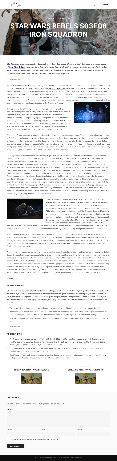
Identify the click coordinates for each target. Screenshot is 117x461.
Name (9, 429)
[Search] (94, 4)
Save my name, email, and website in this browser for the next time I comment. (35, 439)
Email (44, 429)
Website (79, 429)
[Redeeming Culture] (16, 4)
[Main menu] (98, 4)
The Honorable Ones (56, 88)
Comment (10, 409)
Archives (105, 4)
